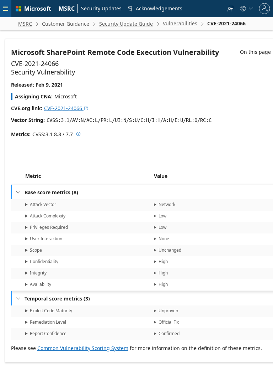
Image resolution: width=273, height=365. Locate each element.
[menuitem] (66, 8)
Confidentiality (44, 261)
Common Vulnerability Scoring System (82, 348)
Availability (40, 284)
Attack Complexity (47, 216)
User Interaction (46, 239)
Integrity (38, 273)
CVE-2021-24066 (66, 108)
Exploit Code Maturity (51, 311)
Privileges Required (49, 227)
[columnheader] (88, 176)
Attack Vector (43, 204)
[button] (152, 176)
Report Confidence (48, 333)
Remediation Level (48, 322)
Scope (36, 250)
